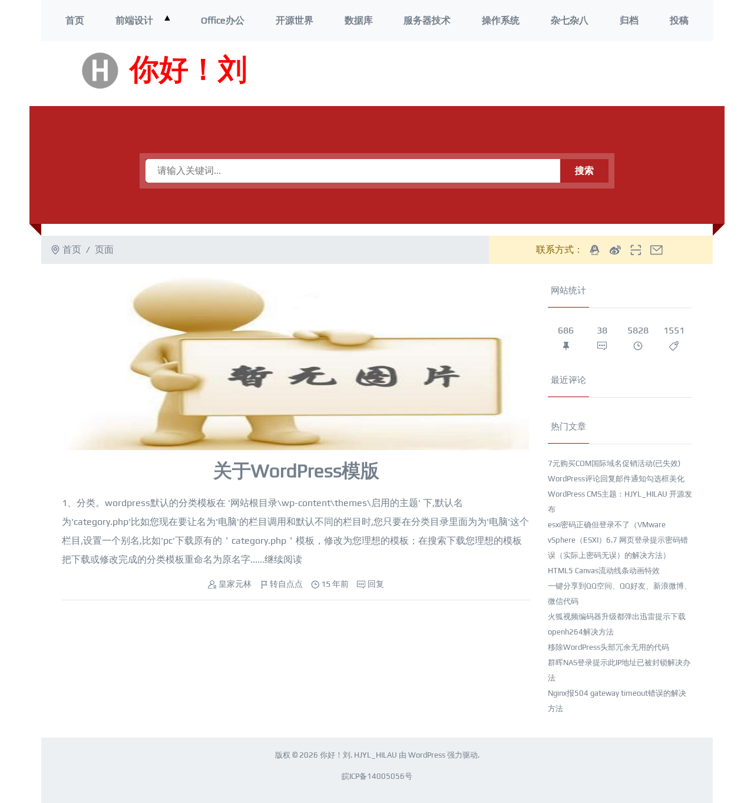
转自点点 (286, 584)
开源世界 (294, 20)
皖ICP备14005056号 (377, 776)
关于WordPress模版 (296, 470)
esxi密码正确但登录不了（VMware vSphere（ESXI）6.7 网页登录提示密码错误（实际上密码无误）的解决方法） (618, 540)
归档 (629, 20)
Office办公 (222, 20)
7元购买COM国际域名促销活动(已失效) (614, 463)
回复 (376, 584)
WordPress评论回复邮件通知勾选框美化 (616, 478)
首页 (74, 20)
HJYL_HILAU (375, 755)
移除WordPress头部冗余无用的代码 (608, 647)
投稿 (679, 20)
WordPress (426, 755)
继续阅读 (283, 559)
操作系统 (501, 20)
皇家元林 (235, 584)
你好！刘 (188, 70)
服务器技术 (427, 20)
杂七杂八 (569, 20)
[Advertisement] (541, 73)
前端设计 (134, 20)
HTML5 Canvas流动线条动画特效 (604, 570)
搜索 (584, 170)
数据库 (359, 20)
